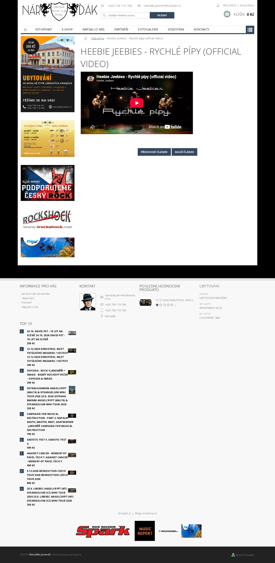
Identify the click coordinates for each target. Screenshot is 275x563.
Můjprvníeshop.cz (146, 513)
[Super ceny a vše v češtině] (191, 530)
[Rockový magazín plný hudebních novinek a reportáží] (168, 531)
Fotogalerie (148, 29)
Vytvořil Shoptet (245, 555)
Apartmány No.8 (211, 308)
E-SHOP (67, 29)
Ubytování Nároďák (213, 298)
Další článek (184, 152)
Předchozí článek (154, 152)
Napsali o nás (94, 29)
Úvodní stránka (25, 29)
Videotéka (176, 29)
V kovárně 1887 (210, 318)
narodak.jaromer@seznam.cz (120, 296)
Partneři (121, 29)
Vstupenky (43, 29)
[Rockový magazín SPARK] (102, 530)
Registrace (247, 5)
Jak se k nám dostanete (36, 293)
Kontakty (201, 29)
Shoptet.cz (124, 513)
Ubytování (28, 298)
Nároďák (110, 316)
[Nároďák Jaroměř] (60, 11)
